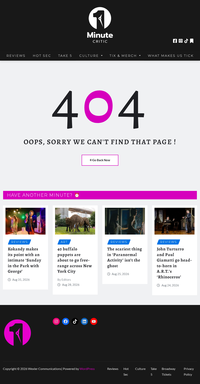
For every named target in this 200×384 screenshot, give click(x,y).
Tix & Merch (124, 56)
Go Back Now (101, 160)
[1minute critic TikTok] (186, 41)
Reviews (16, 56)
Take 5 (65, 56)
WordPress (87, 369)
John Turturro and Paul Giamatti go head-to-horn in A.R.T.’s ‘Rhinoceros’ (174, 263)
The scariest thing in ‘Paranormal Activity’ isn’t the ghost (124, 257)
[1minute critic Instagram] (181, 41)
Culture (89, 56)
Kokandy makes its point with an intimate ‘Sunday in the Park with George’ (24, 260)
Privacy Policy (189, 371)
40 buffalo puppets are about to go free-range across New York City (74, 260)
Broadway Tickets (168, 371)
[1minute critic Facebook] (175, 41)
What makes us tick (171, 56)
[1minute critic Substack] (191, 41)
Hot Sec (42, 56)
